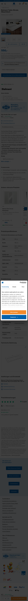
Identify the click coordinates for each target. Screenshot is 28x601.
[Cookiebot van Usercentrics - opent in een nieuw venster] (20, 283)
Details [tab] (14, 286)
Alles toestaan (14, 312)
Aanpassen (13, 317)
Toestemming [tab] (5, 286)
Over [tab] (23, 286)
